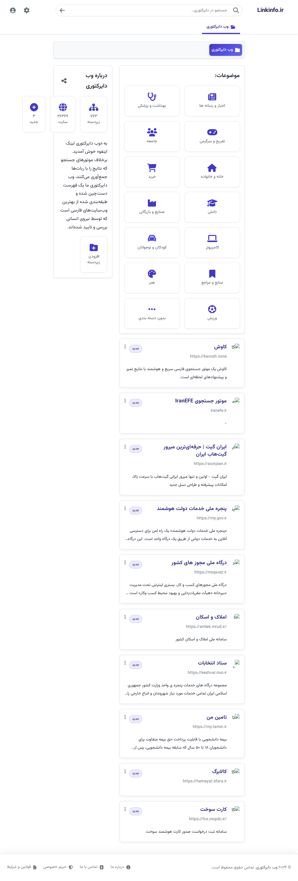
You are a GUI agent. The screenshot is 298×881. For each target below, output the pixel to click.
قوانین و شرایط (19, 867)
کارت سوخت (213, 809)
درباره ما (117, 867)
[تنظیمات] (27, 10)
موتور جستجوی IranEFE (201, 401)
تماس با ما (88, 867)
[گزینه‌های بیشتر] (125, 347)
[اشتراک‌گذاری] (64, 81)
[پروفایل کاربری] (13, 10)
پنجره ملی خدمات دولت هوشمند (192, 509)
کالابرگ (219, 772)
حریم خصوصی (54, 867)
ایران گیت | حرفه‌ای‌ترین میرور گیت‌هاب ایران (195, 451)
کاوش (220, 347)
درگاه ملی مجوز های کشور (199, 563)
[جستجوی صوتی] (62, 10)
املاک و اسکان (211, 617)
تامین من (217, 717)
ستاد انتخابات (212, 663)
